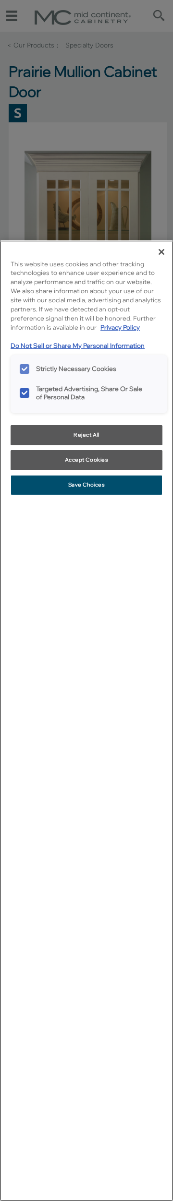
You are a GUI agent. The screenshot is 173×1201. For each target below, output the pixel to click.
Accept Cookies (87, 459)
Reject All (86, 434)
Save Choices (86, 484)
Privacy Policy (120, 327)
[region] (86, 720)
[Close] (161, 251)
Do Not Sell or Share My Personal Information (78, 345)
